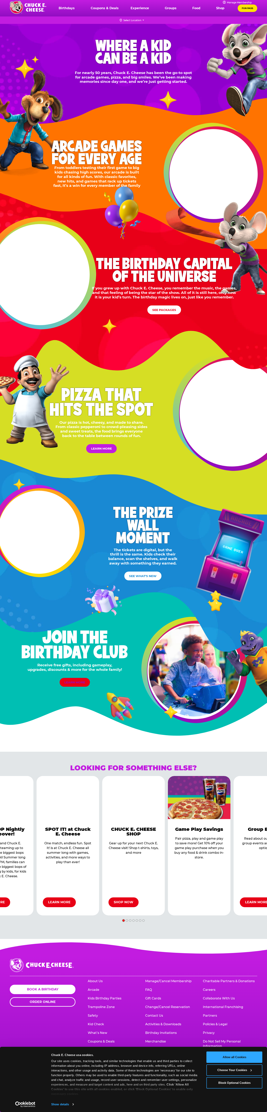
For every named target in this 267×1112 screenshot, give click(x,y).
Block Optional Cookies (234, 1082)
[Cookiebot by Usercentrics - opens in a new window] (25, 1104)
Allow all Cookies (234, 1057)
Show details (60, 1104)
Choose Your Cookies (232, 1070)
